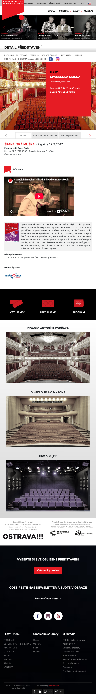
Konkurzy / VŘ (69, 644)
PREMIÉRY (34, 55)
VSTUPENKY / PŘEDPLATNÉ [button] (48, 3)
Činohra (37, 644)
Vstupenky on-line (48, 570)
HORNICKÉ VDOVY (46, 36)
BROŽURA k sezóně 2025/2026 (32, 59)
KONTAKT (8, 667)
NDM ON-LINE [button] (70, 3)
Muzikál (36, 651)
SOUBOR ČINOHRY (50, 55)
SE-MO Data (54, 685)
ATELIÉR (8, 659)
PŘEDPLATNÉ (48, 312)
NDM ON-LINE (10, 647)
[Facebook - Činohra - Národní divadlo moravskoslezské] (51, 59)
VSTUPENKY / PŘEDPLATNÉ (17, 644)
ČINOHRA (64, 11)
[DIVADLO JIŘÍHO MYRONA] (48, 421)
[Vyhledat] (50, 691)
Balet (35, 647)
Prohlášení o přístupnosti (74, 671)
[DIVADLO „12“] (48, 485)
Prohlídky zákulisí (71, 651)
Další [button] (82, 3)
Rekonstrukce (69, 655)
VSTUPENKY (17, 312)
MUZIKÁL (88, 11)
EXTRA (7, 655)
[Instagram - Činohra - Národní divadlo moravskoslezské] (58, 59)
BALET (76, 11)
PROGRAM (9, 55)
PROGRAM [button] (28, 3)
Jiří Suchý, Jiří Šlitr (7, 38)
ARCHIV (7, 663)
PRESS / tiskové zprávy (74, 640)
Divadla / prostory (71, 647)
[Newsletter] (56, 691)
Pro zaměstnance (71, 663)
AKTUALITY (66, 55)
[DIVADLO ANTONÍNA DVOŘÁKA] (48, 357)
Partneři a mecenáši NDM (75, 659)
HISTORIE (78, 55)
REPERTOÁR (21, 55)
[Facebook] (34, 691)
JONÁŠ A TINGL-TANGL (11, 36)
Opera (36, 640)
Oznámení (67, 667)
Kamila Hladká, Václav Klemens (48, 38)
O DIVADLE (9, 651)
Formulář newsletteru (48, 598)
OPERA (51, 11)
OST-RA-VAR (10, 59)
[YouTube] (39, 691)
